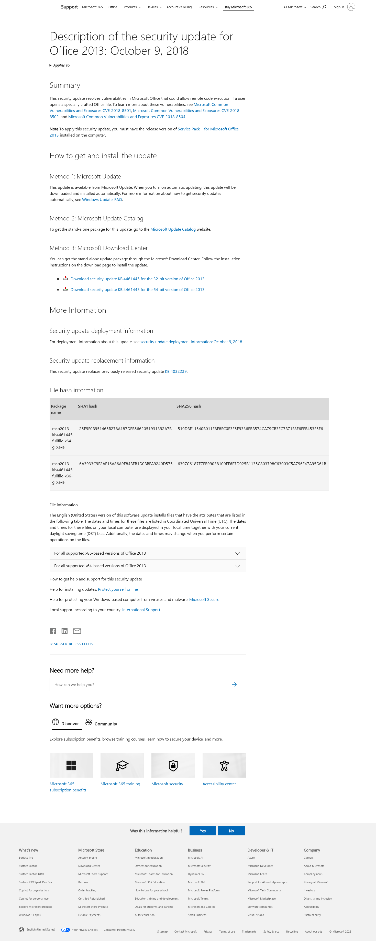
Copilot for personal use (34, 898)
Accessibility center (219, 783)
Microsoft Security (199, 866)
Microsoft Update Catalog (173, 229)
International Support (141, 609)
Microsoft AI (195, 857)
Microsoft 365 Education (150, 882)
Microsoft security (167, 783)
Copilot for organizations (34, 890)
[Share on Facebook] (53, 630)
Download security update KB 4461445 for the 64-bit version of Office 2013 (138, 289)
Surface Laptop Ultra (32, 874)
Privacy (208, 931)
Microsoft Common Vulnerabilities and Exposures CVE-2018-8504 (126, 116)
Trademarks (249, 931)
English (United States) (41, 929)
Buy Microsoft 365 (238, 7)
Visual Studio (256, 915)
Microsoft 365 (92, 7)
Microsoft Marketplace (262, 898)
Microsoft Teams (198, 898)
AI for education (144, 915)
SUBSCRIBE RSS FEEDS (73, 644)
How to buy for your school (151, 890)
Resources (206, 7)
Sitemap (162, 931)
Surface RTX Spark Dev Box (35, 882)
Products (130, 7)
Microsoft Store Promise (93, 907)
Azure (251, 857)
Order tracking (87, 890)
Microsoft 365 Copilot (201, 907)
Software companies (260, 907)
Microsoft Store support (93, 874)
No (231, 830)
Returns (83, 882)
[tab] (67, 723)
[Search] (234, 684)
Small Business (197, 915)
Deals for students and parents (154, 907)
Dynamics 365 (196, 874)
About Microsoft (314, 866)
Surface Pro (26, 857)
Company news (313, 874)
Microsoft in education (149, 857)
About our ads (313, 931)
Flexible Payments (89, 915)
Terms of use (227, 931)
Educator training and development (157, 898)
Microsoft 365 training (120, 783)
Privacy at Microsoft (316, 882)
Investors (309, 890)
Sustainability (312, 915)
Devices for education (148, 866)
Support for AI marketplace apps (267, 882)
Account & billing (179, 7)
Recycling (292, 931)
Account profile (87, 857)
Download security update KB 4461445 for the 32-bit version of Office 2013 (138, 278)
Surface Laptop (28, 866)
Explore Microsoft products (35, 907)
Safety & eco (271, 931)
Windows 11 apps (30, 915)
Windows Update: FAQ (102, 199)
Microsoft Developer (260, 866)
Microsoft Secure (204, 599)
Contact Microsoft (185, 931)
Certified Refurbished (91, 898)
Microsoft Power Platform (203, 890)
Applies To (61, 65)
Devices (152, 7)
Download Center (89, 866)
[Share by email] (74, 630)
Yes (203, 830)
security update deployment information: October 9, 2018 (191, 341)
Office (112, 7)
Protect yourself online (118, 589)
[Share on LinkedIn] (62, 630)
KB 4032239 (176, 371)
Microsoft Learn (257, 874)
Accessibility (311, 907)
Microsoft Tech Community (264, 890)
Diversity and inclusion (318, 898)
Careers (309, 857)
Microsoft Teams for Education (154, 874)
